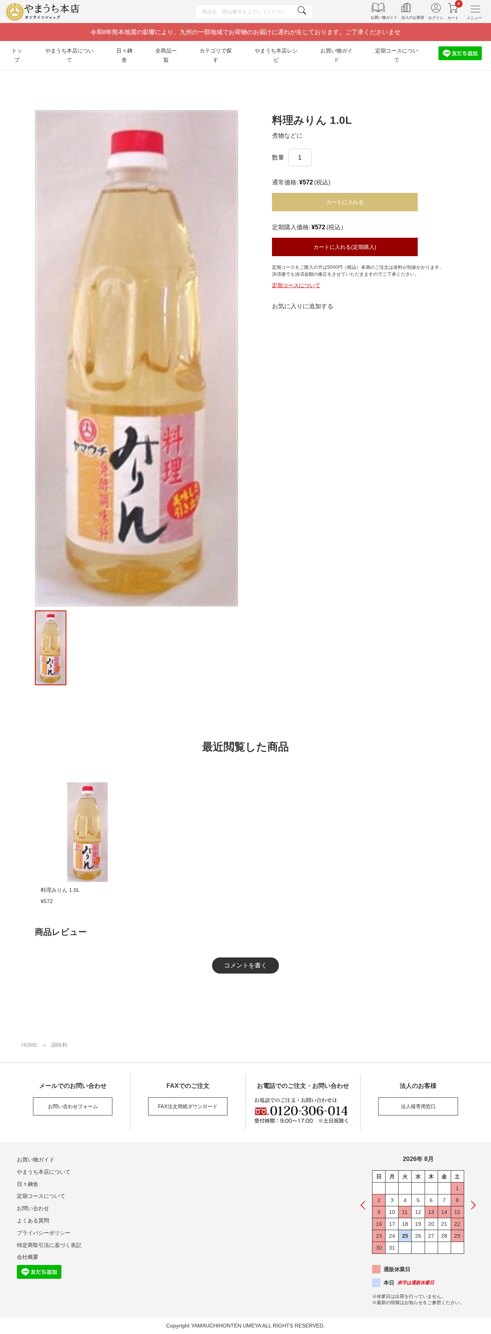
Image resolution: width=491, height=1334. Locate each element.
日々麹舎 (124, 55)
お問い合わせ (33, 1208)
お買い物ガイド (336, 55)
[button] (25, 358)
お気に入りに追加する (302, 306)
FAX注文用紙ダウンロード (187, 1106)
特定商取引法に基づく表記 (49, 1245)
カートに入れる (345, 202)
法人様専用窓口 (418, 1106)
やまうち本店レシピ (276, 55)
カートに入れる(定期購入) (344, 247)
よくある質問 (33, 1220)
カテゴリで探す (215, 55)
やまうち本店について (69, 55)
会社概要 (27, 1257)
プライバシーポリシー (44, 1233)
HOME (29, 1045)
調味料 (59, 1045)
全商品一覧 (166, 55)
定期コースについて (396, 55)
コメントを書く (245, 965)
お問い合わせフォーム (73, 1106)
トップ (17, 55)
